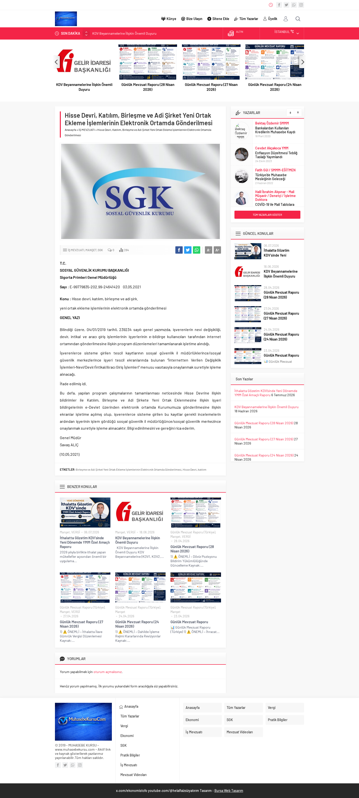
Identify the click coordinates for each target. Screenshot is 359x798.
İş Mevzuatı (128, 765)
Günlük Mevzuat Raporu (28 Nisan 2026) (147, 87)
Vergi (124, 726)
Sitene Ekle (220, 19)
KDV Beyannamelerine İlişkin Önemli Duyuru (124, 33)
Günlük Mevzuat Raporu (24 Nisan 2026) (274, 87)
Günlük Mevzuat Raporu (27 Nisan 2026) (211, 87)
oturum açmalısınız (108, 672)
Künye (171, 19)
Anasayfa (70, 129)
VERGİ (75, 532)
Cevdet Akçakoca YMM (271, 148)
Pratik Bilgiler (130, 755)
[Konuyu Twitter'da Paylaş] (187, 250)
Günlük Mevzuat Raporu (189, 622)
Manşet (90, 250)
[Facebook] (279, 5)
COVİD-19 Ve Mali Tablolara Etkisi (274, 206)
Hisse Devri (190, 469)
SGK (100, 250)
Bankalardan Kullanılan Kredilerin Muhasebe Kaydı (275, 130)
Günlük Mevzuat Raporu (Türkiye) (192, 532)
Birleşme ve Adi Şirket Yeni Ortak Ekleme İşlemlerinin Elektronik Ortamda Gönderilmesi (128, 469)
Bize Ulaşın (194, 19)
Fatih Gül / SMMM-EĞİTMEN (275, 170)
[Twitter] (286, 5)
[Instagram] (301, 5)
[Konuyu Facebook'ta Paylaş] (179, 250)
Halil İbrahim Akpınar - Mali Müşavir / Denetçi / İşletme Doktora (275, 196)
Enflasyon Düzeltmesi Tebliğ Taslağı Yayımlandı (276, 155)
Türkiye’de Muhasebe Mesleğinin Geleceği (271, 177)
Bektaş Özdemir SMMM (272, 123)
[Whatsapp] (294, 5)
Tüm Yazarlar (248, 19)
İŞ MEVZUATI (87, 129)
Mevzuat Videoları (133, 775)
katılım (202, 469)
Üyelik (272, 19)
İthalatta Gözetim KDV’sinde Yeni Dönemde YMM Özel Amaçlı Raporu (85, 542)
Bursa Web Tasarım (228, 790)
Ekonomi (127, 736)
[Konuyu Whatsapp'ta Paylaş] (196, 250)
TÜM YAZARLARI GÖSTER (267, 214)
